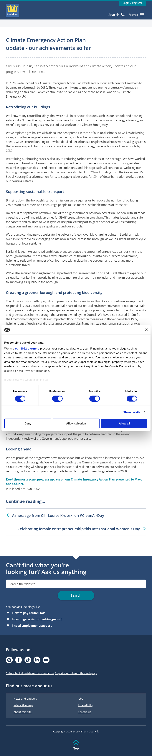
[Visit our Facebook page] (18, 661)
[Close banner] (146, 329)
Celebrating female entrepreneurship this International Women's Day (79, 528)
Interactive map (23, 705)
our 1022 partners (27, 348)
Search (113, 14)
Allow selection (76, 423)
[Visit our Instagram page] (9, 661)
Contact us (84, 712)
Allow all (124, 423)
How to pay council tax (28, 613)
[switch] (57, 398)
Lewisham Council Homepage (12, 10)
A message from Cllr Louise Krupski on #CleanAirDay (58, 515)
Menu (133, 14)
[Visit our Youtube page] (46, 661)
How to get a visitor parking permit (37, 619)
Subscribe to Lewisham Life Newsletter (30, 673)
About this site (23, 712)
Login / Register (132, 3)
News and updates (25, 698)
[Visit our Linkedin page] (37, 661)
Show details (131, 412)
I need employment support (32, 626)
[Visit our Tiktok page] (27, 661)
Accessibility (85, 705)
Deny (27, 423)
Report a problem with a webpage (76, 673)
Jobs (80, 698)
